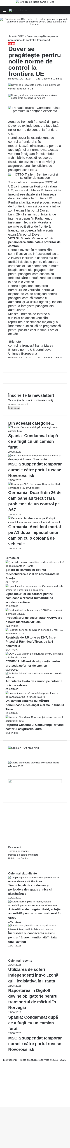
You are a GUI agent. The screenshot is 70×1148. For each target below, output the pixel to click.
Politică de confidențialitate (23, 854)
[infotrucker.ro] (18, 10)
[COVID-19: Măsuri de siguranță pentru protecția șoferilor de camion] (35, 657)
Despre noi (14, 847)
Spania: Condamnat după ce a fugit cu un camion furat (33, 441)
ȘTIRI (21, 36)
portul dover (44, 349)
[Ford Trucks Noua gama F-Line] (35, 2)
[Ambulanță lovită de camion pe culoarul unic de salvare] (35, 677)
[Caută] (65, 11)
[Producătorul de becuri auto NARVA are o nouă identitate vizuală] (35, 613)
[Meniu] (4, 11)
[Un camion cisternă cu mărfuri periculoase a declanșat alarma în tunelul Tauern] (35, 696)
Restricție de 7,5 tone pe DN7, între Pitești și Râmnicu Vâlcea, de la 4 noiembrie (30, 642)
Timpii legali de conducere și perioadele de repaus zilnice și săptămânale (30, 889)
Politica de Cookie (18, 858)
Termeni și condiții (18, 851)
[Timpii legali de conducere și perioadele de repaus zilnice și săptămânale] (35, 881)
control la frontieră (21, 345)
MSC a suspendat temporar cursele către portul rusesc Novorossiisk (35, 470)
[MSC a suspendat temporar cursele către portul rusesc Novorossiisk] (35, 459)
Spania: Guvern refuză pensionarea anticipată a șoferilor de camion (34, 242)
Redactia (13, 78)
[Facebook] (8, 361)
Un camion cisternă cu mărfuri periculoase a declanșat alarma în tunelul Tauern (35, 705)
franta (39, 345)
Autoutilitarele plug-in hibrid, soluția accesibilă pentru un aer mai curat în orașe (34, 914)
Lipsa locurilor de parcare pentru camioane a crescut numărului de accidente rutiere (29, 598)
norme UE (27, 349)
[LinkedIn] (9, 361)
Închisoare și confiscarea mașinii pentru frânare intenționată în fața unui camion (32, 937)
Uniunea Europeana (22, 353)
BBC (33, 170)
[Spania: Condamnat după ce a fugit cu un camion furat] (35, 430)
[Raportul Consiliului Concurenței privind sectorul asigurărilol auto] (35, 720)
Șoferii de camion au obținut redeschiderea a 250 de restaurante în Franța (32, 574)
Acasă (12, 36)
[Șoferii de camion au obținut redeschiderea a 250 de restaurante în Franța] (35, 565)
